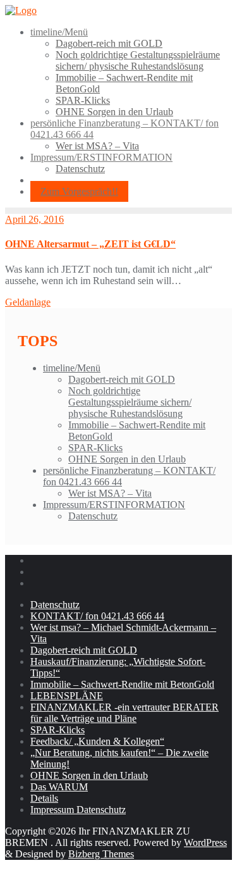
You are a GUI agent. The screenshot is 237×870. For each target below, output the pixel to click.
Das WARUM (59, 786)
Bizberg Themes (101, 853)
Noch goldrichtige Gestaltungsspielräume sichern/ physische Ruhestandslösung (129, 402)
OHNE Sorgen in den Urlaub (127, 459)
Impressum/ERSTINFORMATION (114, 504)
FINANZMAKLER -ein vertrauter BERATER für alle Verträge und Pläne (124, 713)
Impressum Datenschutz (78, 809)
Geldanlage (28, 302)
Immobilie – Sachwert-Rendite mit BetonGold (122, 684)
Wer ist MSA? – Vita (110, 493)
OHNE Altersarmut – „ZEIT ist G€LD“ (90, 244)
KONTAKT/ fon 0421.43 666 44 (97, 616)
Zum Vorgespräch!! (79, 191)
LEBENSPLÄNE (66, 695)
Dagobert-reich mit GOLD (121, 379)
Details (44, 798)
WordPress (205, 842)
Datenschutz (93, 516)
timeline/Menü (71, 368)
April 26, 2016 (34, 219)
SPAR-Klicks (95, 447)
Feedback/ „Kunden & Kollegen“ (97, 741)
